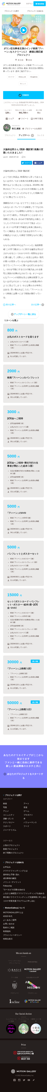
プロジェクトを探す (11, 11)
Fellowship (7, 885)
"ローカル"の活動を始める (14, 889)
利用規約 (7, 931)
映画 (30, 60)
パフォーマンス (30, 822)
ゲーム (26, 811)
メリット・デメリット (12, 882)
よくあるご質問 (9, 920)
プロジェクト (10, 135)
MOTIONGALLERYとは (13, 912)
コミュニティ (8, 814)
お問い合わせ (8, 923)
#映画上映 (22, 77)
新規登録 (41, 4)
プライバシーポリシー (12, 935)
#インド (23, 83)
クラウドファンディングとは (15, 870)
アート (26, 803)
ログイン (29, 3)
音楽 (25, 807)
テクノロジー (8, 822)
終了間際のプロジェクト (13, 852)
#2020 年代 (7, 916)
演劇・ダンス (8, 818)
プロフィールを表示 (33, 128)
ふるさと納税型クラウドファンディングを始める (23, 893)
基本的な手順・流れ (11, 874)
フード (26, 826)
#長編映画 (33, 77)
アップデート (26, 135)
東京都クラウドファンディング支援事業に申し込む (23, 897)
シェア (11, 119)
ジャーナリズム (9, 829)
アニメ (6, 811)
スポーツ (7, 826)
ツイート (25, 119)
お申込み (7, 867)
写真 (5, 807)
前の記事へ (11, 304)
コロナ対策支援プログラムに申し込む (19, 900)
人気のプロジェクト (11, 845)
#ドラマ (11, 77)
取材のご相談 (8, 927)
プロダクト (28, 814)
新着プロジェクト (10, 849)
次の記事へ (36, 304)
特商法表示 (8, 938)
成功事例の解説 (9, 878)
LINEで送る (38, 119)
